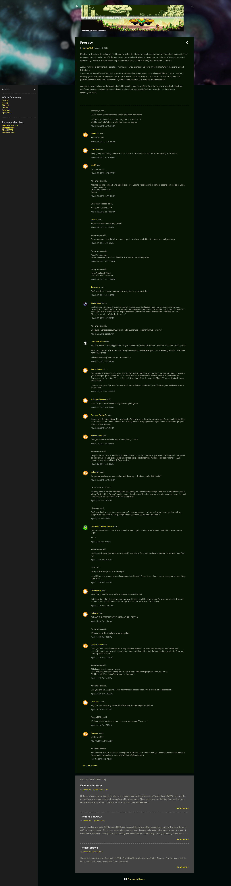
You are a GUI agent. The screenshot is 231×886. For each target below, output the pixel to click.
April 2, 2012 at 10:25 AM (101, 500)
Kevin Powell (96, 436)
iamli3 (93, 165)
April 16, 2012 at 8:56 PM (101, 637)
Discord (5, 105)
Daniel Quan (96, 303)
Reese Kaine (96, 369)
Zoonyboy (95, 287)
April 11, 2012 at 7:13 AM (101, 582)
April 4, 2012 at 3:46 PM (101, 518)
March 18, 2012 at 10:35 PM (103, 141)
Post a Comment (90, 765)
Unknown (95, 472)
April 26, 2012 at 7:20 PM (101, 725)
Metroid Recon (8, 132)
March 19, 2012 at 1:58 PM (102, 318)
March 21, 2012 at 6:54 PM (102, 407)
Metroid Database (10, 125)
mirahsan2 (95, 701)
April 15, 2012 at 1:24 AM (101, 621)
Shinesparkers (8, 128)
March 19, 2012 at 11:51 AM (103, 261)
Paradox (94, 733)
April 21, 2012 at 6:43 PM (101, 678)
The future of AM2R (91, 816)
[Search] (192, 7)
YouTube (6, 110)
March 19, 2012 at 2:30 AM (102, 243)
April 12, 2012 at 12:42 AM (102, 605)
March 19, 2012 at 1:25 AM (102, 227)
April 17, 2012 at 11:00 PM (102, 657)
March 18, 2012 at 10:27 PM (103, 126)
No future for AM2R (91, 785)
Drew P (94, 219)
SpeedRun (6, 112)
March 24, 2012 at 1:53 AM (102, 444)
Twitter (5, 100)
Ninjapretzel (96, 590)
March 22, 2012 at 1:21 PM (102, 428)
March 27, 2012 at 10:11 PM (103, 480)
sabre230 (95, 133)
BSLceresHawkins (99, 399)
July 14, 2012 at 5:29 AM (101, 759)
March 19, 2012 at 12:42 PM (103, 295)
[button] (187, 43)
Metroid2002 (7, 130)
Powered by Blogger (136, 879)
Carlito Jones (97, 645)
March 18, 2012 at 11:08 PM (103, 196)
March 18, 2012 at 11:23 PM (103, 212)
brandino (95, 149)
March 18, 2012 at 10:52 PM (103, 173)
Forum (5, 108)
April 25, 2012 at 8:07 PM (101, 709)
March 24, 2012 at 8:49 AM (102, 464)
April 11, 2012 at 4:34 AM (101, 559)
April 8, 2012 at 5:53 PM (101, 541)
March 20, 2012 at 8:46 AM (102, 334)
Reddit (5, 103)
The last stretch (89, 847)
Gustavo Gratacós (99, 415)
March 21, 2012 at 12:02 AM (103, 392)
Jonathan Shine (98, 341)
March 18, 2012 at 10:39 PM (103, 157)
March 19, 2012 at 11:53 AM (103, 279)
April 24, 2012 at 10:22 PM (102, 694)
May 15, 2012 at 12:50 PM (102, 741)
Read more (183, 808)
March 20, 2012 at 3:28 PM (102, 361)
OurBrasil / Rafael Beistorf (102, 526)
